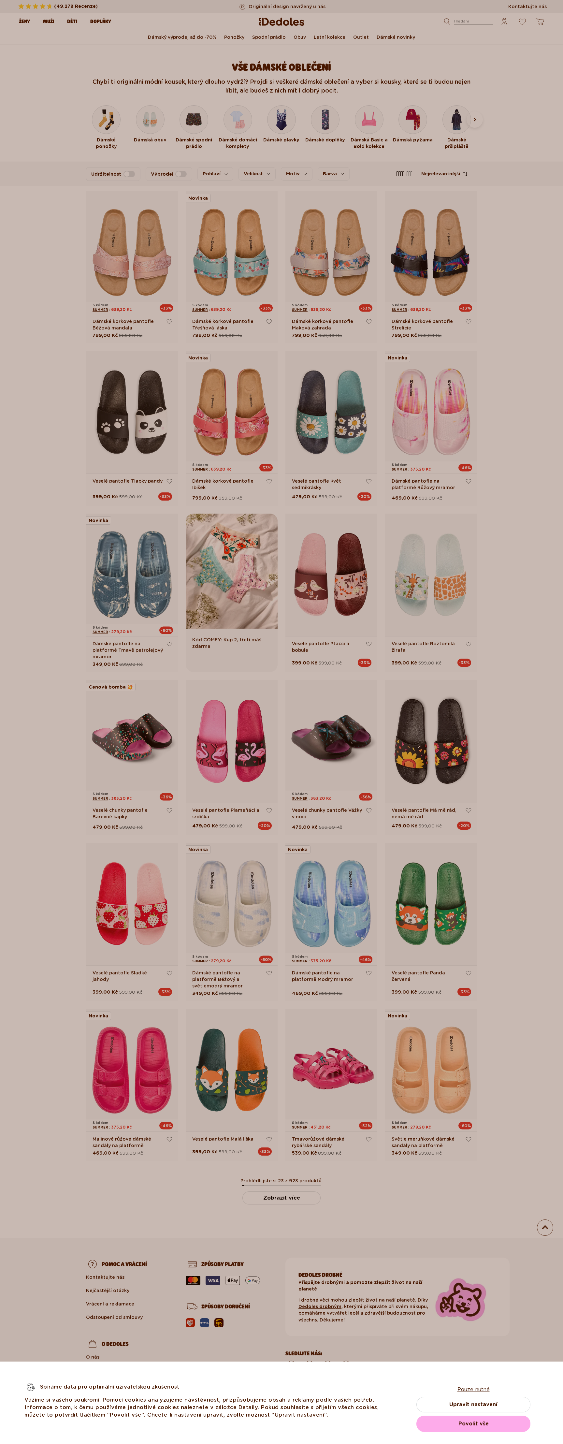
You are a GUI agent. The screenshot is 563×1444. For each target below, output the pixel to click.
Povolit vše (473, 1424)
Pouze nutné (473, 1389)
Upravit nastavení (473, 1404)
